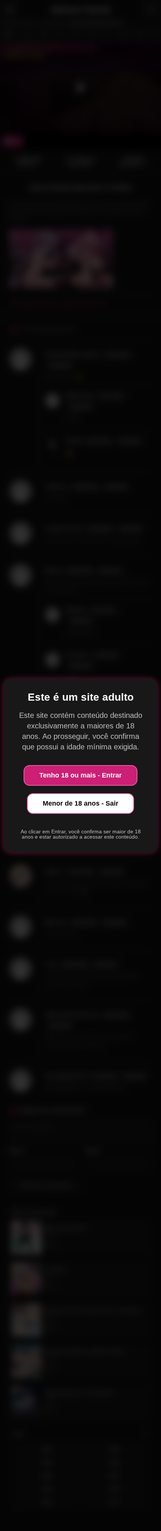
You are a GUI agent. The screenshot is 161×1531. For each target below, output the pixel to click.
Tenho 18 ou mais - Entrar (80, 775)
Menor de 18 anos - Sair (80, 803)
